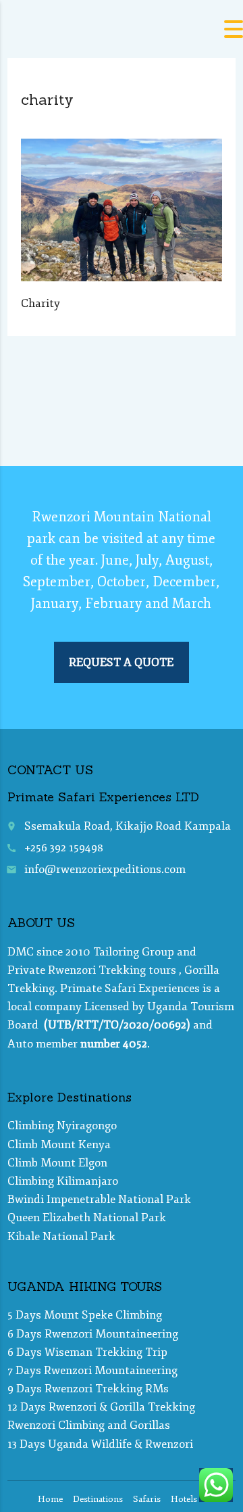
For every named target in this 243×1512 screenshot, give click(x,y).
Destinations (98, 1499)
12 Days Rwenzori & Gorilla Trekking (101, 1407)
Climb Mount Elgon (57, 1163)
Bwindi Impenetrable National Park (99, 1199)
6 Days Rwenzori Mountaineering (92, 1334)
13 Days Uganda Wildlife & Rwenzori (100, 1444)
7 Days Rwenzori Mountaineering (92, 1370)
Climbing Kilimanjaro (62, 1181)
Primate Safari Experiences (130, 988)
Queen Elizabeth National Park (86, 1217)
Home (50, 1499)
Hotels (184, 1499)
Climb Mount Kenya (59, 1144)
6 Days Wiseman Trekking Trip (87, 1352)
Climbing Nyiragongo (62, 1125)
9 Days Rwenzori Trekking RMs (88, 1388)
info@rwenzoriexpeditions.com (105, 869)
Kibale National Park (61, 1236)
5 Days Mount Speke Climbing (84, 1315)
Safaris (147, 1499)
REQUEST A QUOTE (121, 662)
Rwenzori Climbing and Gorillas (88, 1425)
